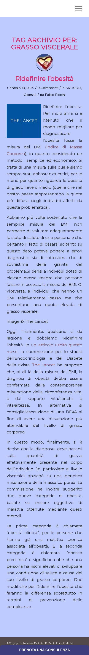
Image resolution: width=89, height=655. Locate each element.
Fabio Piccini (55, 95)
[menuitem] (76, 8)
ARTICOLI (73, 88)
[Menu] (76, 8)
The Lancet (43, 364)
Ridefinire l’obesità (44, 79)
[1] (37, 8)
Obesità (30, 95)
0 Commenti (48, 88)
